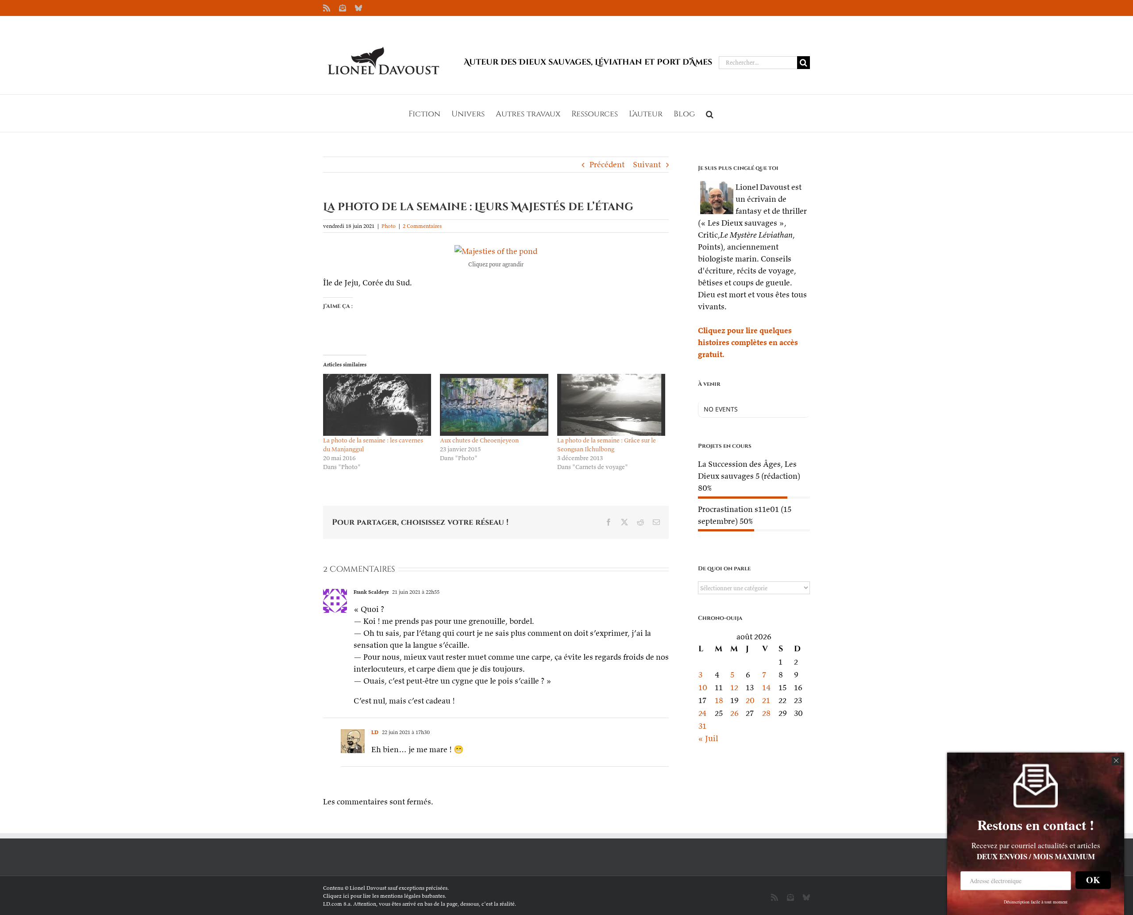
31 (702, 726)
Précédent (607, 164)
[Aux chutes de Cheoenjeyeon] (494, 405)
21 (766, 700)
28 (766, 713)
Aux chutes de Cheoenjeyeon (479, 440)
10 (702, 687)
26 (734, 713)
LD (374, 732)
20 (750, 700)
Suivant (647, 164)
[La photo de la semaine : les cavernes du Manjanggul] (377, 405)
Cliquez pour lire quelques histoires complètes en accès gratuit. (748, 342)
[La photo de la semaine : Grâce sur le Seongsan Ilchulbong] (611, 405)
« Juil (708, 738)
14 (766, 687)
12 (734, 687)
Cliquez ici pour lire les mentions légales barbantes (384, 895)
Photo (389, 226)
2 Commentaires (422, 226)
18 (719, 700)
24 (702, 713)
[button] (709, 113)
